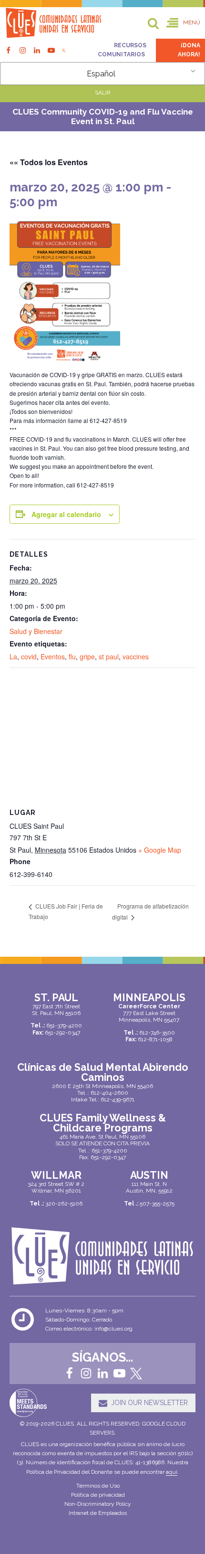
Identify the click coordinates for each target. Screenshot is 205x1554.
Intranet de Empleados (98, 1513)
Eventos (53, 656)
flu (72, 656)
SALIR (103, 92)
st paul (109, 656)
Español (101, 73)
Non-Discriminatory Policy (97, 1504)
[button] (183, 23)
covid (29, 656)
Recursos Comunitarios (122, 50)
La (13, 656)
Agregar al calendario (66, 514)
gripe (87, 656)
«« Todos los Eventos (49, 162)
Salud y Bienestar (36, 631)
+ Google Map (159, 850)
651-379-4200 (109, 1150)
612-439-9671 (117, 1099)
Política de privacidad (98, 1494)
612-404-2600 (109, 1092)
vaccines (136, 656)
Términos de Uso (98, 1485)
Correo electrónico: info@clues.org (89, 1328)
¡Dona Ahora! (189, 50)
